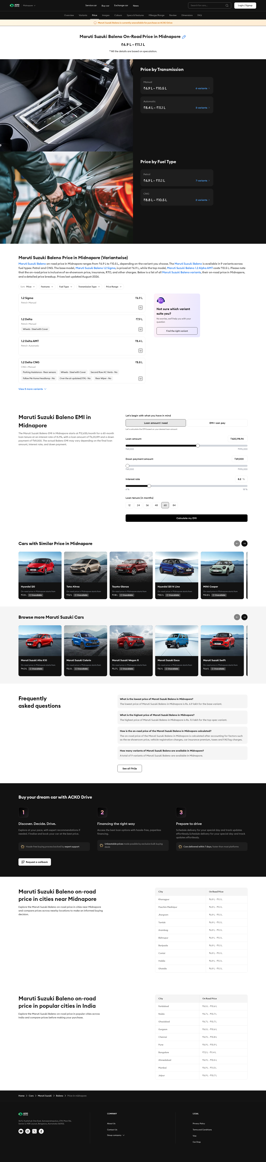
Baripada (163, 945)
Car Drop (197, 1142)
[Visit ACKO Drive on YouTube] (20, 1131)
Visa (194, 1136)
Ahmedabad (164, 1060)
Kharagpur (163, 899)
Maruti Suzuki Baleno (32, 263)
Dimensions (187, 15)
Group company (114, 1135)
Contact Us (112, 1129)
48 (156, 505)
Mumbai (162, 1067)
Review (173, 15)
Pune (160, 1044)
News (136, 5)
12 (129, 505)
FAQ (199, 15)
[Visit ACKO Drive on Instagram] (27, 1131)
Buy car (105, 5)
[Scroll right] (244, 543)
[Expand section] (123, 1135)
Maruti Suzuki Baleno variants (181, 272)
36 (147, 505)
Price (94, 15)
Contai (161, 953)
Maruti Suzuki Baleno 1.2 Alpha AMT (190, 268)
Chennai (162, 1037)
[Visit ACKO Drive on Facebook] (41, 1131)
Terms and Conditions (202, 1129)
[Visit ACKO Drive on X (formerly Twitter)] (34, 1131)
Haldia (161, 960)
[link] (40, 567)
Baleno (59, 1095)
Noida (161, 1014)
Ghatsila (162, 968)
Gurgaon (162, 1029)
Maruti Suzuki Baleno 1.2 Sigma (95, 268)
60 (165, 505)
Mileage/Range (156, 15)
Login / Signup (245, 5)
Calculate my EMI (186, 518)
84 (174, 505)
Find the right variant (177, 331)
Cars (31, 1095)
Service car (91, 5)
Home (21, 1095)
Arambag (163, 930)
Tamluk (162, 922)
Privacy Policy (199, 1123)
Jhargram (163, 914)
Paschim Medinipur (167, 907)
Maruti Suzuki (45, 1095)
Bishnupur (163, 937)
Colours (118, 15)
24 (138, 505)
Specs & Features (135, 15)
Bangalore (163, 1052)
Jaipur (161, 1075)
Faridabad (163, 1006)
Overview (69, 15)
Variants (83, 15)
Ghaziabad (164, 1021)
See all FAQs (130, 768)
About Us (111, 1123)
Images (105, 15)
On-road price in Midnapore (33, 591)
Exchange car (121, 5)
